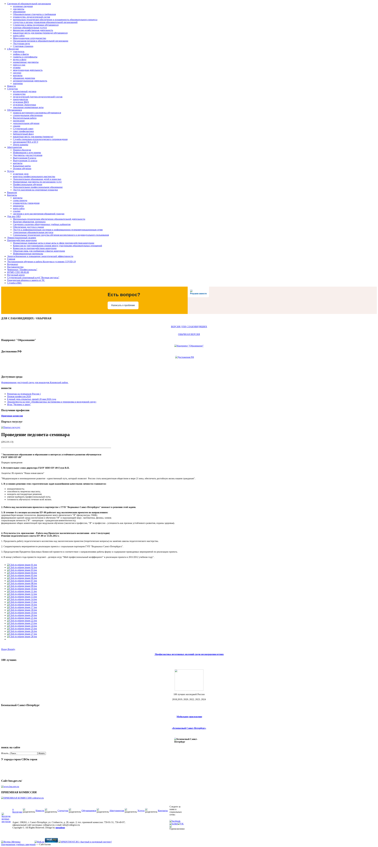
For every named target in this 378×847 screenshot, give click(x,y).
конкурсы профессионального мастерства (34, 176)
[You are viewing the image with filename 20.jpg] (22, 615)
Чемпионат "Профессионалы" (22, 269)
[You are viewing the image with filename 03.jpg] (22, 570)
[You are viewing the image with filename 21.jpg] (22, 618)
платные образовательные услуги (30, 27)
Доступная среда (21, 43)
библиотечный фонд (23, 134)
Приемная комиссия (12, 416)
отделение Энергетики (24, 104)
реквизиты (18, 205)
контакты (17, 75)
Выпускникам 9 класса (24, 158)
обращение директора (24, 78)
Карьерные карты (22, 166)
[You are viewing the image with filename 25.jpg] (22, 628)
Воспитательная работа (24, 118)
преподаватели (20, 99)
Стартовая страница (23, 46)
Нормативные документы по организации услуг (37, 182)
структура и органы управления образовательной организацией (45, 22)
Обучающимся (14, 110)
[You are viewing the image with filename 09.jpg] (22, 586)
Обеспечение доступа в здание (28, 227)
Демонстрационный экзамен (21, 237)
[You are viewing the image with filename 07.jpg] (22, 580)
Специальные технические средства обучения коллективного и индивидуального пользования (61, 235)
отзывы (17, 67)
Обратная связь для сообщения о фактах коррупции (39, 251)
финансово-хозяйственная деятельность (33, 30)
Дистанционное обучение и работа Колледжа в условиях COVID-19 (41, 261)
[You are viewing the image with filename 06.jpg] (22, 578)
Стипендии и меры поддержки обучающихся (35, 25)
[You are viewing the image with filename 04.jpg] (22, 572)
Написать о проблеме (123, 305)
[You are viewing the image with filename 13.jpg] (22, 596)
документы (18, 9)
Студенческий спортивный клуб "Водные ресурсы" (33, 277)
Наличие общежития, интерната (29, 221)
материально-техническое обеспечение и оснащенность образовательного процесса (55, 19)
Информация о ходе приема (27, 152)
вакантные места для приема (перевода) (33, 136)
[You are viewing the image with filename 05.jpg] (22, 575)
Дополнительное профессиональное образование (38, 187)
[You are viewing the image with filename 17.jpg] (22, 607)
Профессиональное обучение (27, 184)
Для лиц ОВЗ (14, 216)
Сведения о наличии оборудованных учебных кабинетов (42, 224)
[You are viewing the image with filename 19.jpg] (22, 612)
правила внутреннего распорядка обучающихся (37, 112)
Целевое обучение (22, 168)
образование (19, 11)
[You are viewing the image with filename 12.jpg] (22, 594)
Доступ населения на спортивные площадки (35, 190)
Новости (11, 86)
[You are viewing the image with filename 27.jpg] (22, 634)
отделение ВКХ (21, 102)
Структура (12, 88)
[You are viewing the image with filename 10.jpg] (22, 588)
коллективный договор (24, 91)
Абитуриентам (14, 147)
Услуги (10, 171)
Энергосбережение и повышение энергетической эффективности (40, 256)
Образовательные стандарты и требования (34, 14)
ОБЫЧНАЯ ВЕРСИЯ (189, 334)
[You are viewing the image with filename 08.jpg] (22, 583)
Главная (11, 259)
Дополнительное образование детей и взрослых (37, 179)
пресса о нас (19, 65)
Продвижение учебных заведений (18, 844)
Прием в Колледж (22, 150)
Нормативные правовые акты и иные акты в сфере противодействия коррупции (53, 243)
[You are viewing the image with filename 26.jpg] (22, 631)
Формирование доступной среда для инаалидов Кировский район (35, 382)
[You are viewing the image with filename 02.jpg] (22, 567)
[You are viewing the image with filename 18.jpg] (22, 610)
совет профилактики (23, 131)
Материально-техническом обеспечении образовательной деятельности (49, 219)
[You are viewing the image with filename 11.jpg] (22, 591)
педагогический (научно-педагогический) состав (37, 96)
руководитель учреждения (26, 203)
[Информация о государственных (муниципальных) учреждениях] (10, 786)
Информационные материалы (28, 253)
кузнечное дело (20, 174)
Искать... (5, 753)
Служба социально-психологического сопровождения (40, 139)
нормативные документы (26, 62)
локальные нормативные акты (28, 107)
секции (16, 126)
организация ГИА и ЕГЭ (25, 142)
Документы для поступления (27, 155)
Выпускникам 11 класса (25, 160)
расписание (19, 120)
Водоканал (12, 264)
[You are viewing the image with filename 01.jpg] (22, 564)
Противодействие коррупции (22, 240)
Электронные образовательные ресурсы (33, 232)
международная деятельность (28, 70)
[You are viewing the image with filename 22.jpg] (22, 620)
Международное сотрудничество (29, 38)
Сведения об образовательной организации (29, 3)
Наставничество (15, 267)
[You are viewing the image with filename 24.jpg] (22, 626)
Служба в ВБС (14, 283)
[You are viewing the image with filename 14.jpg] (22, 599)
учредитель (18, 51)
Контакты (12, 195)
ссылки (16, 211)
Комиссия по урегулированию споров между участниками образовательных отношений (57, 245)
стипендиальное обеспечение (28, 115)
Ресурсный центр (16, 275)
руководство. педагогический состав (31, 17)
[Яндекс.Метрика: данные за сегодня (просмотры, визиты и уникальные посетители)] (10, 841)
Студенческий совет (23, 128)
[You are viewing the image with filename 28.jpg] (22, 636)
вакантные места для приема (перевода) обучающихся (40, 33)
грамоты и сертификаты (25, 57)
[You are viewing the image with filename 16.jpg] (22, 604)
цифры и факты (21, 54)
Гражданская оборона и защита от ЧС (26, 280)
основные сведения (23, 6)
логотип (17, 73)
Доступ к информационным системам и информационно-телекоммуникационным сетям (58, 229)
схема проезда (20, 200)
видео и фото (19, 59)
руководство (19, 94)
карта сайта (19, 35)
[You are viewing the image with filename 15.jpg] (22, 602)
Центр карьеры (20, 144)
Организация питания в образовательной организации (40, 41)
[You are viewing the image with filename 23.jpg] (22, 623)
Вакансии (12, 192)
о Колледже (13, 49)
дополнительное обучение (26, 123)
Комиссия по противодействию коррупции (35, 248)
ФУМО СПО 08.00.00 (18, 272)
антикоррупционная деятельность (30, 80)
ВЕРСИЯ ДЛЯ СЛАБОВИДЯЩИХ (189, 326)
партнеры (18, 83)
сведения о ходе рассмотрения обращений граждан (38, 213)
